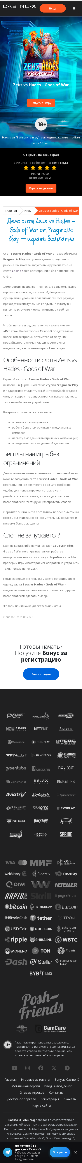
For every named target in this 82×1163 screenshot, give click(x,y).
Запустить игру (41, 103)
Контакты (56, 1092)
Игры (27, 211)
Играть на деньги (41, 188)
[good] (47, 168)
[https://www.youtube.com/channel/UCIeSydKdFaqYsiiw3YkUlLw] (14, 1067)
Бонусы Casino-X (66, 1079)
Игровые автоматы (35, 1079)
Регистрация (41, 674)
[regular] (40, 168)
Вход (52, 8)
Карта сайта (41, 1105)
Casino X (18, 271)
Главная (11, 211)
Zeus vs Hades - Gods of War (58, 211)
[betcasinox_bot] (67, 1067)
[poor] (33, 168)
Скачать (70, 1099)
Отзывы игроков (32, 1092)
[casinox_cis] (27, 1067)
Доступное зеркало (21, 1099)
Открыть (60, 1152)
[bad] (26, 168)
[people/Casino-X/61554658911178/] (40, 1067)
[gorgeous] (54, 168)
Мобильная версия (25, 1086)
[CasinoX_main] (54, 1067)
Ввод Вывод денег (58, 1086)
